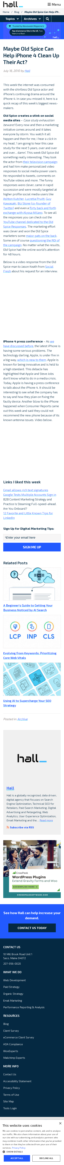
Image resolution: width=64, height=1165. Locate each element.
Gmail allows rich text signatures (25, 490)
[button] (32, 1152)
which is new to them (31, 360)
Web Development (14, 980)
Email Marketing (12, 1000)
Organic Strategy (13, 993)
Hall (27, 71)
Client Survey (11, 1030)
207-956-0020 (12, 963)
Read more (46, 820)
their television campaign (40, 162)
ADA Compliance (13, 1044)
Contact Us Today (32, 928)
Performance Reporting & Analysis (24, 1007)
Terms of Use (11, 1094)
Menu (56, 4)
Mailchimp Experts (14, 1057)
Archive (22, 719)
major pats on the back (41, 236)
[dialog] (32, 1142)
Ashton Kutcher (13, 199)
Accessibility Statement (17, 1081)
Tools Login (10, 1108)
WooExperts (10, 1051)
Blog (16, 11)
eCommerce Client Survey (18, 1037)
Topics (10, 19)
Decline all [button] (46, 1158)
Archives (30, 19)
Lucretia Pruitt (35, 199)
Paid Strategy (11, 986)
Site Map (8, 1101)
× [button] (60, 1123)
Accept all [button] (17, 1158)
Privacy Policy (11, 1087)
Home (6, 11)
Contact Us (9, 1074)
